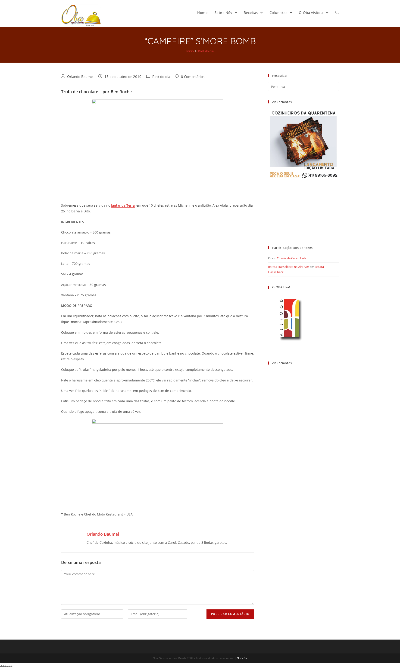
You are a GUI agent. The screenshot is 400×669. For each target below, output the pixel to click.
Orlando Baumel (80, 76)
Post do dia (161, 76)
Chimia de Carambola (291, 258)
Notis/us (242, 658)
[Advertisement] (303, 208)
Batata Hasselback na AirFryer (288, 267)
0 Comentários (192, 76)
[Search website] (337, 12)
